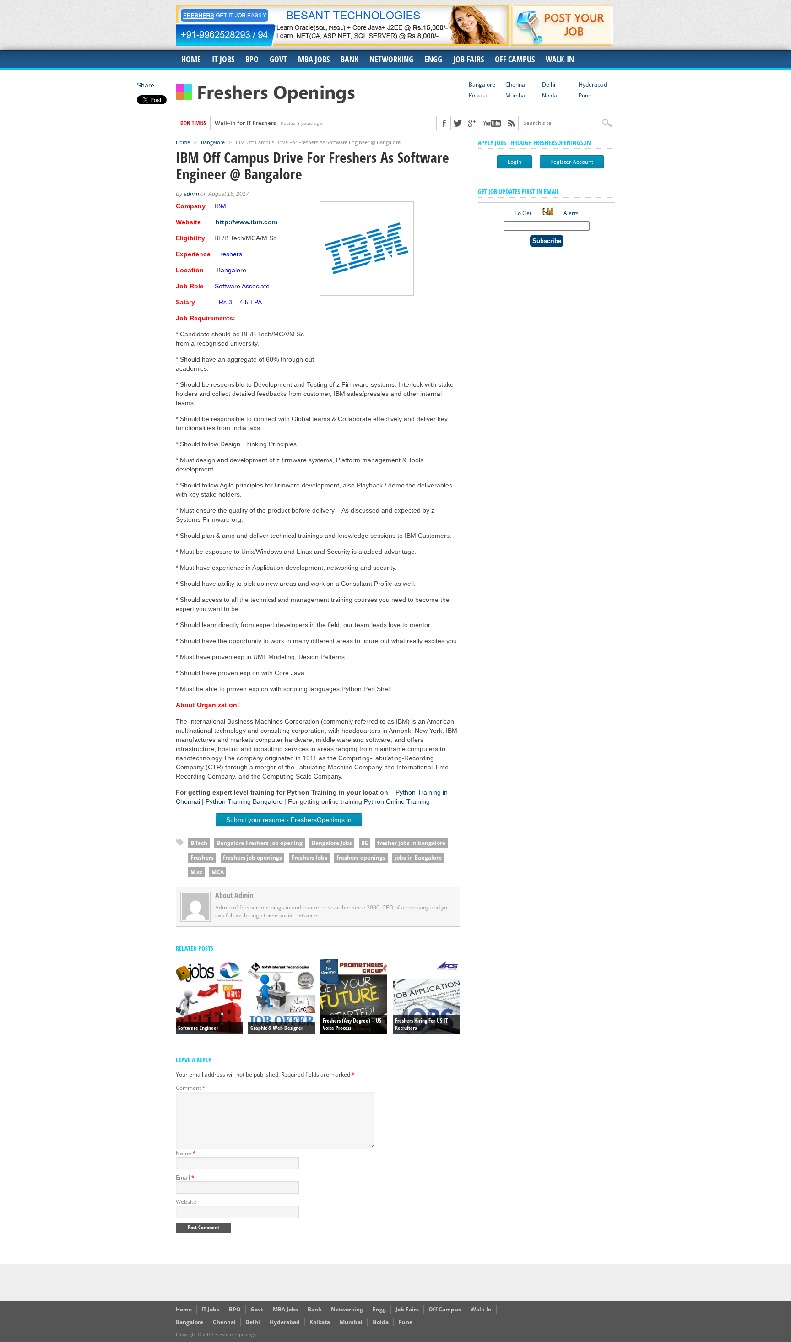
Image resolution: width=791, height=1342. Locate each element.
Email (185, 1177)
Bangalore (482, 84)
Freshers (202, 857)
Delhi (548, 84)
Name (186, 1153)
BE (364, 843)
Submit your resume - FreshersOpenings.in (289, 819)
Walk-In (560, 59)
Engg (433, 59)
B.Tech (198, 843)
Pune (585, 95)
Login (514, 162)
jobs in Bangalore (418, 857)
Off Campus (515, 59)
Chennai (515, 84)
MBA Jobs (314, 59)
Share (145, 85)
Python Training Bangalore (244, 801)
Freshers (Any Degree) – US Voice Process (352, 1024)
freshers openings (360, 857)
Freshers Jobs (309, 857)
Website (186, 1202)
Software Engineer (198, 1028)
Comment (191, 1088)
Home (191, 59)
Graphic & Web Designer (276, 1028)
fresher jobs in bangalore (411, 843)
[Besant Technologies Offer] (342, 43)
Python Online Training (397, 801)
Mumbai (515, 95)
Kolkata (478, 95)
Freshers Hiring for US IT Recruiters (262, 123)
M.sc (196, 872)
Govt (278, 59)
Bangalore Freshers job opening (260, 843)
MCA (217, 872)
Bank (349, 59)
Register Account (571, 162)
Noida (549, 95)
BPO (252, 59)
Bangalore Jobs (332, 843)
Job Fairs (468, 59)
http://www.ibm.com (246, 222)
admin (191, 194)
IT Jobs (223, 59)
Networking (391, 59)
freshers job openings (252, 857)
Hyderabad (593, 84)
